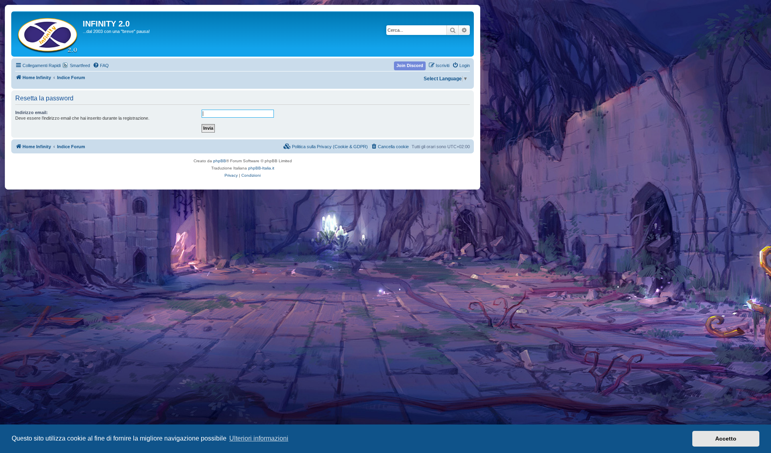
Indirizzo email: (31, 112)
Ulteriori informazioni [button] (258, 438)
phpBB (219, 161)
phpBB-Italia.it (261, 168)
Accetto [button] (725, 438)
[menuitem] (101, 65)
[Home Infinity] (48, 34)
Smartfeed (80, 65)
